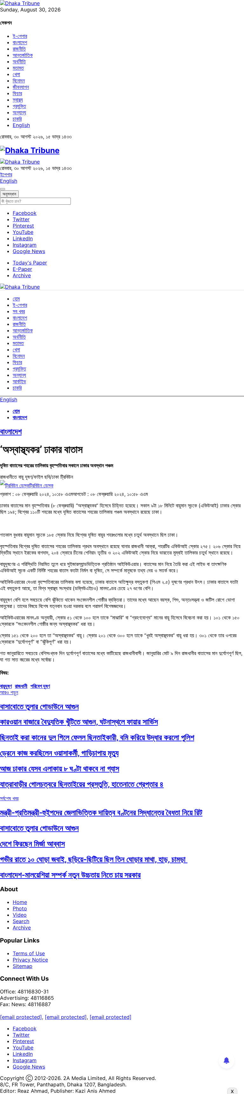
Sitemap (22, 966)
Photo (20, 908)
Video (20, 915)
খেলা (16, 74)
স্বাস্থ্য (18, 99)
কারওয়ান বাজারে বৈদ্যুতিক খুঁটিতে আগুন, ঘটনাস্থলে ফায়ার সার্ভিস (79, 721)
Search (21, 921)
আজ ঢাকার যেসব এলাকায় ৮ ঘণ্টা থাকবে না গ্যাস (59, 768)
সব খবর (19, 311)
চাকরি (17, 119)
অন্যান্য (19, 112)
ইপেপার (6, 174)
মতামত (18, 68)
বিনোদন (19, 80)
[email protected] (21, 1017)
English (21, 125)
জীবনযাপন (21, 87)
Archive (22, 275)
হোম (16, 298)
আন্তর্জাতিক (23, 55)
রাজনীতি (19, 49)
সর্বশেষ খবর (9, 798)
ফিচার (17, 93)
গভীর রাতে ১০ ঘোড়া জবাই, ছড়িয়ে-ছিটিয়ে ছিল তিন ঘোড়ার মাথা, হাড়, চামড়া (93, 859)
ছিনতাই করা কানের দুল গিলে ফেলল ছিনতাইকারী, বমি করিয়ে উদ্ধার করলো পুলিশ (97, 737)
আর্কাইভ (19, 381)
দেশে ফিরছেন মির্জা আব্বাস (32, 843)
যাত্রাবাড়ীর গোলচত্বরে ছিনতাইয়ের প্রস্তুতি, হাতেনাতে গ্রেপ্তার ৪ (82, 784)
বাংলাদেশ (20, 42)
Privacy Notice (30, 959)
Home (20, 902)
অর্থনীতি (19, 61)
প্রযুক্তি (19, 106)
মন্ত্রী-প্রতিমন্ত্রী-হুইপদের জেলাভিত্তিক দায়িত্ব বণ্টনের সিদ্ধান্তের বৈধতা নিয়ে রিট (101, 812)
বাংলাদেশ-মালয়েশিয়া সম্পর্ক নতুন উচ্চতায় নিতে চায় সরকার (70, 874)
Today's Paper (30, 262)
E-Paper (22, 269)
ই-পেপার (20, 36)
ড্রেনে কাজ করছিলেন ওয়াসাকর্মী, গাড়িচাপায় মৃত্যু (59, 753)
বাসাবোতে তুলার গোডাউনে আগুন (39, 706)
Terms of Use (29, 953)
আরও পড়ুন (9, 692)
